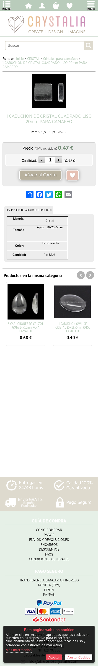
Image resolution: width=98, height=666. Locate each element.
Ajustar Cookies (78, 657)
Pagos (49, 535)
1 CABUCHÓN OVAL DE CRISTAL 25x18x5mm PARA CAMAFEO (72, 327)
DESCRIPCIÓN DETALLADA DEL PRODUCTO (28, 210)
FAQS (49, 554)
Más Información (19, 650)
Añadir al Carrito (40, 175)
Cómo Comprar (49, 530)
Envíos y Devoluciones (49, 540)
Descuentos (49, 549)
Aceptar (53, 657)
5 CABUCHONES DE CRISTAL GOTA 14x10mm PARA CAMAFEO (26, 327)
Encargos (49, 544)
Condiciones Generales (49, 559)
